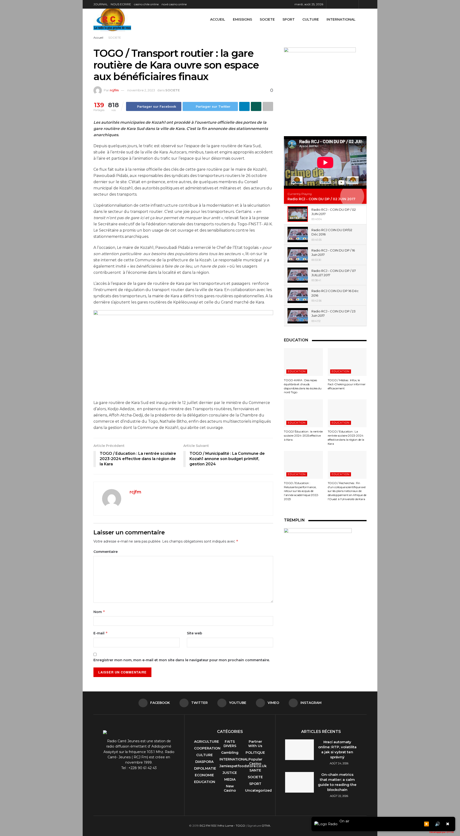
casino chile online (146, 4)
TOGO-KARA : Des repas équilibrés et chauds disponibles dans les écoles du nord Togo (303, 386)
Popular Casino (255, 761)
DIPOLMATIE (205, 768)
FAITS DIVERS (230, 743)
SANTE (255, 770)
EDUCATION (297, 371)
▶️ (426, 824)
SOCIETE (267, 19)
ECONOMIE (204, 775)
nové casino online (174, 4)
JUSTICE (230, 773)
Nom (99, 611)
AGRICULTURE (206, 741)
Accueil (217, 19)
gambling (229, 752)
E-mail (100, 633)
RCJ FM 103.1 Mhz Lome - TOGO (222, 825)
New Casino (230, 788)
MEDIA (230, 779)
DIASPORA (204, 762)
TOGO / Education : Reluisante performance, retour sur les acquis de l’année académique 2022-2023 (301, 491)
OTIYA (266, 825)
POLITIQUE (255, 752)
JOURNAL (100, 4)
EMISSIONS (242, 19)
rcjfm (114, 90)
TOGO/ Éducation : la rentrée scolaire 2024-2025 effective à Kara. (303, 435)
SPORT (288, 19)
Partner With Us (255, 743)
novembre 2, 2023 (141, 90)
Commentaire (105, 552)
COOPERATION (207, 748)
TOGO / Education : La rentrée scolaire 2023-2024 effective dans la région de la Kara (346, 437)
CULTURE (310, 19)
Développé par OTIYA (441, 832)
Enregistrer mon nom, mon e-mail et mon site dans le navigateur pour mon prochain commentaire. (181, 660)
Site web (194, 633)
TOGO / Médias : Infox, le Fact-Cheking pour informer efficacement (347, 384)
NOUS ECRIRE (121, 4)
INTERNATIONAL (341, 19)
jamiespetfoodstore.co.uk (243, 766)
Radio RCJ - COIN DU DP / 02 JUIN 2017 (321, 199)
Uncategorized (258, 790)
